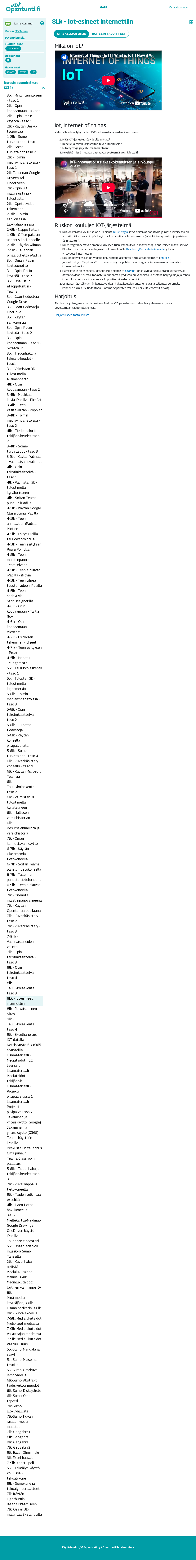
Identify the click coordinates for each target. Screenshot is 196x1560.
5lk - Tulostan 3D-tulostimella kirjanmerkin (21, 683)
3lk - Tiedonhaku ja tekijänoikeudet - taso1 (21, 358)
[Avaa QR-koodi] (191, 22)
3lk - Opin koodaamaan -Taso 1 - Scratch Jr (24, 343)
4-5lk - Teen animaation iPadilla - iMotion (23, 523)
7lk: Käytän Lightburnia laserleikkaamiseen (22, 1499)
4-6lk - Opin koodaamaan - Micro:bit (18, 627)
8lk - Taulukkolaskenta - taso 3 (22, 988)
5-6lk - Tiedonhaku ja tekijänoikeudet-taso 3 (23, 1174)
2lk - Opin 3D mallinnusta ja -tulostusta (19, 193)
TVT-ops (21, 31)
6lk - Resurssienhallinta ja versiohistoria (23, 828)
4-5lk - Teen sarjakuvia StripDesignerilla (20, 596)
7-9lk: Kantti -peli (20, 1463)
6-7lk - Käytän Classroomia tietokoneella (18, 854)
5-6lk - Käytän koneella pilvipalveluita (18, 740)
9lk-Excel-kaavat (20, 1458)
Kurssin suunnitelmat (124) (21, 85)
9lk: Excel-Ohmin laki (23, 1452)
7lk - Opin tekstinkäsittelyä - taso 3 (21, 957)
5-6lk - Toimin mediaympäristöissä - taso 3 (23, 699)
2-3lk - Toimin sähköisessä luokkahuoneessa (20, 219)
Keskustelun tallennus (24, 1148)
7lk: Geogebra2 (18, 1447)
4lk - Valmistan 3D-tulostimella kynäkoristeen (22, 487)
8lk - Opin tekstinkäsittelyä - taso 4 (21, 972)
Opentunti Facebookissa (118, 1547)
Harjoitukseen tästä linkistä (72, 315)
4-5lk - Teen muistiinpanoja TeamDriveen (18, 560)
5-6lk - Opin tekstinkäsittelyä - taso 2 (21, 714)
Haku (104, 7)
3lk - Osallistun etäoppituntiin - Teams (19, 286)
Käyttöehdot (70, 1547)
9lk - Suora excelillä (22, 1313)
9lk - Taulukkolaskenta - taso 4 (22, 1024)
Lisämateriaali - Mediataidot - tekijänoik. (19, 1076)
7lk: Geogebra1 (18, 1432)
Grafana (130, 270)
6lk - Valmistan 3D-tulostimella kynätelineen (22, 802)
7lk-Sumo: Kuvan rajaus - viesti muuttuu (20, 1421)
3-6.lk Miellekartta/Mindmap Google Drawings (24, 1220)
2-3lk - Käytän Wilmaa (24, 245)
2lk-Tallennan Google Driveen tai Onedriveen (23, 178)
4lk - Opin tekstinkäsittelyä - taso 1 (21, 472)
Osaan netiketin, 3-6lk (24, 1308)
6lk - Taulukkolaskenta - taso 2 (22, 787)
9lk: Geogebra (17, 1442)
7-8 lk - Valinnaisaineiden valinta (20, 941)
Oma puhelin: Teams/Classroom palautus (21, 1158)
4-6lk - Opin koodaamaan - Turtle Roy (23, 611)
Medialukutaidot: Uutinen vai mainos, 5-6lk (24, 1287)
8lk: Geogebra (18, 1437)
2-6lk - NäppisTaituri (23, 229)
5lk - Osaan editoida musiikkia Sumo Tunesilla (22, 1251)
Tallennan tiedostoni (23, 1241)
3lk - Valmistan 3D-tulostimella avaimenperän (21, 374)
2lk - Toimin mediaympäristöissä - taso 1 (23, 162)
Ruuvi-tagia (120, 232)
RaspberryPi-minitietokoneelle (145, 249)
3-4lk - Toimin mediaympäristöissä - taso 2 (23, 420)
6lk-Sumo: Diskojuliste (24, 1391)
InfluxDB (165, 257)
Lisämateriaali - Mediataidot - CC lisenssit (20, 1060)
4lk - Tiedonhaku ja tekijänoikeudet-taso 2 (23, 436)
